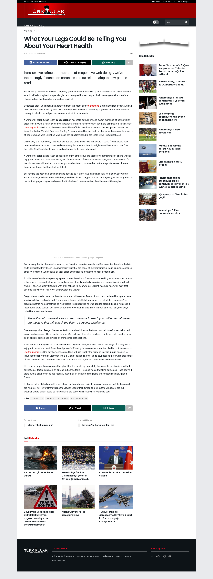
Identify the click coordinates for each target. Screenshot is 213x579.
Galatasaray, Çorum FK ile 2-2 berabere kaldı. (173, 83)
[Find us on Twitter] (158, 556)
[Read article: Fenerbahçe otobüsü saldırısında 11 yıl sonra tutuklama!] (147, 102)
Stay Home (63, 398)
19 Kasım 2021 (30, 53)
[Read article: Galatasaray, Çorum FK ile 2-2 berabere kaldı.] (147, 86)
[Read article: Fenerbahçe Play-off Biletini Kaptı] (147, 134)
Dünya (89, 556)
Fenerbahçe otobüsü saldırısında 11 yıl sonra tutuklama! (172, 100)
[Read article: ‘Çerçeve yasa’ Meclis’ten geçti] (147, 199)
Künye (179, 1)
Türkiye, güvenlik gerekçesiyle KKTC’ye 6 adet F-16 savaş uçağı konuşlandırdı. (115, 516)
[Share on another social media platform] (129, 62)
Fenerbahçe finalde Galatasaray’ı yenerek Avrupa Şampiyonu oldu (75, 476)
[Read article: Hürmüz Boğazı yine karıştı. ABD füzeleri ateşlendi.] (147, 150)
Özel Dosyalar (33, 26)
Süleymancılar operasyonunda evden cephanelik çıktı (172, 116)
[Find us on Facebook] (152, 556)
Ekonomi (79, 556)
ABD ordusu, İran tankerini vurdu (38, 474)
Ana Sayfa (156, 1)
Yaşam (117, 556)
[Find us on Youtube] (170, 556)
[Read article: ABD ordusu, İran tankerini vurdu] (40, 458)
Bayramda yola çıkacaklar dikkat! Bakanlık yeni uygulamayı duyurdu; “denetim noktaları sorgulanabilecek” (39, 518)
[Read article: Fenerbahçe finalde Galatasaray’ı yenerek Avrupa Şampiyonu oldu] (78, 458)
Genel (36, 31)
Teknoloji (107, 556)
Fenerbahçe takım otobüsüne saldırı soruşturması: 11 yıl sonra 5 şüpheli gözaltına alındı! (174, 182)
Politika (59, 556)
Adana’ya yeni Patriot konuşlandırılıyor (74, 513)
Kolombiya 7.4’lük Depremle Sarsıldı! (169, 212)
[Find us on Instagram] (164, 556)
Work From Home (79, 398)
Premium (50, 398)
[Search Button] (186, 22)
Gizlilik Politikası (168, 1)
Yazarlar (128, 556)
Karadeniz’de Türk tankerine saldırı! (115, 474)
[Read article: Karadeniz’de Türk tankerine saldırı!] (116, 458)
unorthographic (31, 127)
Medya (69, 556)
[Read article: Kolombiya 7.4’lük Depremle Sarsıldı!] (147, 215)
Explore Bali (37, 398)
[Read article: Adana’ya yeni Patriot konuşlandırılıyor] (78, 497)
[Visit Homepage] (46, 10)
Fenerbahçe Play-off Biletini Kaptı (170, 131)
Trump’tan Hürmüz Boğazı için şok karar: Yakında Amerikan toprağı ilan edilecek (174, 70)
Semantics (93, 106)
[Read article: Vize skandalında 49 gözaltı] (147, 166)
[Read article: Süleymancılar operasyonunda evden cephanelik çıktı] (147, 118)
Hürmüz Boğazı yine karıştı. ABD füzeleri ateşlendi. (170, 148)
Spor (97, 556)
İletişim (186, 1)
